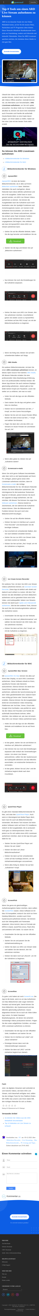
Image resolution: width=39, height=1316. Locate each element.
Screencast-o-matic (9, 484)
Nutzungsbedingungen (10, 1309)
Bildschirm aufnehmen (10, 186)
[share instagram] (17, 1294)
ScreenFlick (9, 911)
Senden (11, 1188)
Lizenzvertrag (19, 1310)
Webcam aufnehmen (9, 503)
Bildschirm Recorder (13, 1140)
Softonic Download (7, 1246)
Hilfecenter (5, 1262)
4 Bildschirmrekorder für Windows (17, 158)
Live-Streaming (27, 1140)
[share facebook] (3, 1294)
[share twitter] (8, 1294)
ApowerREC (6, 181)
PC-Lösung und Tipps (28, 1143)
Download (17, 241)
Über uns (4, 1274)
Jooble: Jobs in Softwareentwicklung (11, 1253)
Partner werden (6, 1280)
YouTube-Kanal (6, 1243)
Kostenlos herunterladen (11, 51)
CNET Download (6, 1250)
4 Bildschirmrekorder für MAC (15, 162)
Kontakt (4, 1277)
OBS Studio (31, 373)
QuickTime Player (22, 814)
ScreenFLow (28, 996)
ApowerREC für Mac (12, 676)
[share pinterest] (12, 1294)
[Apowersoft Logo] (17, 2)
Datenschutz (21, 1309)
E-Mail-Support (6, 1265)
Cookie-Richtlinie (30, 1309)
